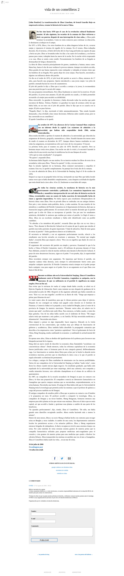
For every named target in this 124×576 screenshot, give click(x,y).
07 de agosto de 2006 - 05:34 (59, 13)
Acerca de (47, 572)
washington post (36, 447)
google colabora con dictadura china (62, 467)
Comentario (34, 526)
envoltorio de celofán (62, 470)
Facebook (55, 458)
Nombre (33, 511)
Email (69, 458)
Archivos (62, 572)
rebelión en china (62, 473)
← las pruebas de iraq (43, 554)
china (72, 13)
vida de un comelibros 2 (62, 9)
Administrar (76, 572)
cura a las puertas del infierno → (84, 554)
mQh (7, 2)
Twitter (62, 458)
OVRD (31, 485)
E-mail (38, 518)
